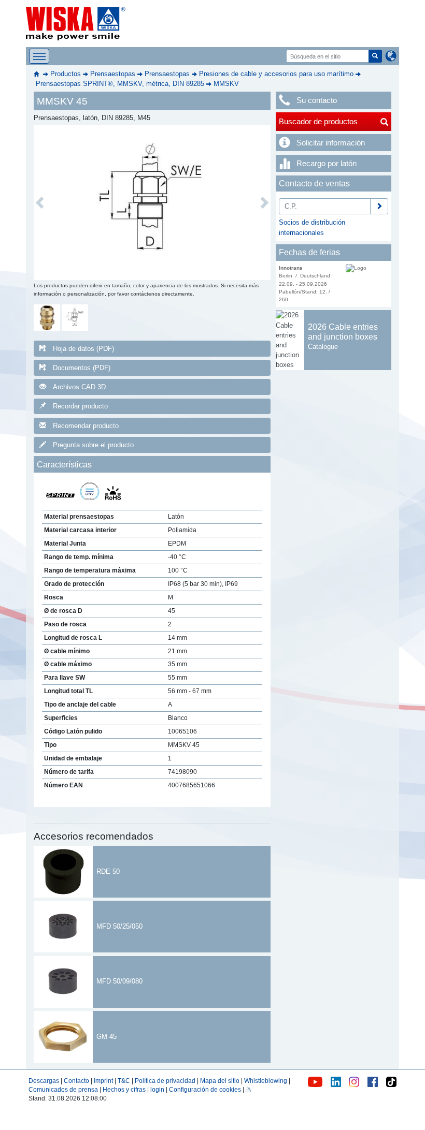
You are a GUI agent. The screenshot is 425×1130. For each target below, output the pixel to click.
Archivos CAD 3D (79, 387)
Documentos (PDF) (81, 368)
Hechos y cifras (124, 1090)
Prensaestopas (112, 74)
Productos (65, 74)
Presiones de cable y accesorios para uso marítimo (276, 74)
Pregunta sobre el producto (93, 445)
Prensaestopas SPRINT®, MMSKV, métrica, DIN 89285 (120, 83)
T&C (124, 1081)
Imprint (103, 1081)
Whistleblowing (266, 1081)
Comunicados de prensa (63, 1090)
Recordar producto (80, 406)
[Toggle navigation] (39, 56)
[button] (40, 202)
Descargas (44, 1081)
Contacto (76, 1081)
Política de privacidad (165, 1081)
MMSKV (226, 83)
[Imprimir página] (248, 1090)
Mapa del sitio (219, 1081)
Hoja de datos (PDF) (83, 349)
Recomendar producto (86, 426)
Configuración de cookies (205, 1090)
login (157, 1090)
